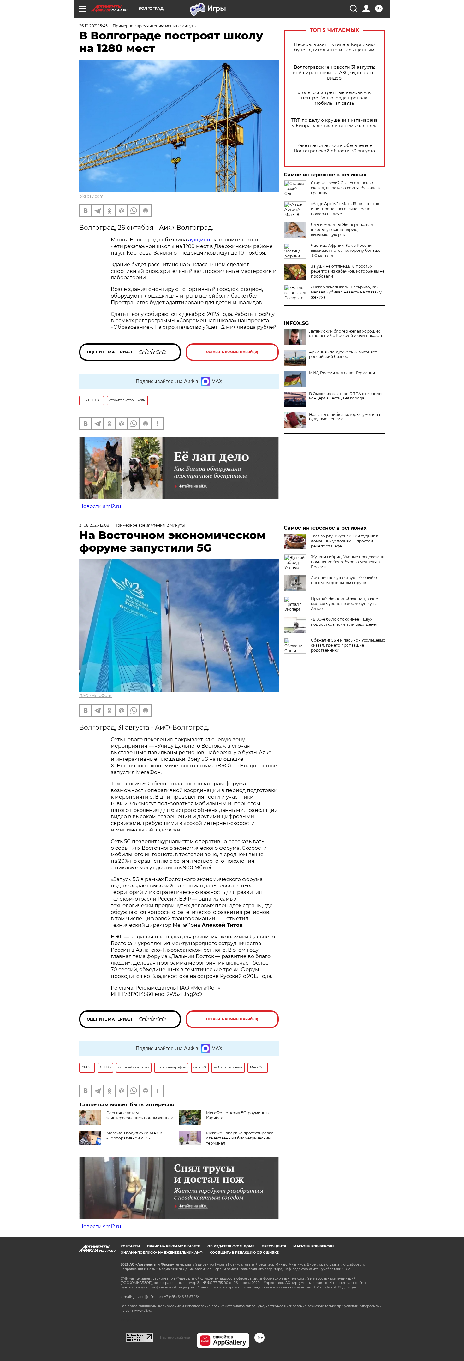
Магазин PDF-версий (313, 1246)
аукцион (199, 240)
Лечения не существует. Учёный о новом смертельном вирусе (344, 580)
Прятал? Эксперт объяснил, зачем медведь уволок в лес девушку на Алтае (344, 603)
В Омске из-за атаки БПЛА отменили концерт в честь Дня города (345, 396)
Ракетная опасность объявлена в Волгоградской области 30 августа (334, 148)
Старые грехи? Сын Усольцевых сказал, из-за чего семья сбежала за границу (346, 187)
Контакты (130, 1246)
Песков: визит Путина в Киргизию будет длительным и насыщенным (334, 47)
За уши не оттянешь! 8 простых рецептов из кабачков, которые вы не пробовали (347, 271)
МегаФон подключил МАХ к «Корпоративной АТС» (134, 1135)
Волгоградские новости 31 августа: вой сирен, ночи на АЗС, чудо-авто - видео (334, 73)
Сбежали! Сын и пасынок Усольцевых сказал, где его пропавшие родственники (348, 645)
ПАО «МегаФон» (95, 695)
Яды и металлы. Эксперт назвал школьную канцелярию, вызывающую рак (342, 229)
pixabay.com (91, 196)
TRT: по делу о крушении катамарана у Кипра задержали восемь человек (334, 123)
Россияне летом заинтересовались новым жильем (139, 1115)
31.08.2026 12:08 (94, 525)
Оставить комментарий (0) (232, 352)
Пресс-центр (274, 1246)
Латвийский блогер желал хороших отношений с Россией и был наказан (345, 333)
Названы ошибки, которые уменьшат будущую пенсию (345, 416)
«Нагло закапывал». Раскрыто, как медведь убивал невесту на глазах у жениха (346, 292)
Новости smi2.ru (100, 506)
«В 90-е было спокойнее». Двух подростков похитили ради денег (344, 622)
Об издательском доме (230, 1246)
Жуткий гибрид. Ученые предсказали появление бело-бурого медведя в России (347, 561)
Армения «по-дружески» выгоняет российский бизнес (343, 354)
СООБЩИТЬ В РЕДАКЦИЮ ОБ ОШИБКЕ (244, 1253)
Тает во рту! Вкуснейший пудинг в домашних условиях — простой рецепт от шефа (344, 541)
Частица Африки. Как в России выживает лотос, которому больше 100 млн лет (345, 250)
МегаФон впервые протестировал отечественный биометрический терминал (240, 1138)
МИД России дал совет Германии (342, 373)
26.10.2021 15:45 (93, 25)
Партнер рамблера (175, 1337)
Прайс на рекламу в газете (173, 1246)
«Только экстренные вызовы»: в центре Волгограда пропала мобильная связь (334, 98)
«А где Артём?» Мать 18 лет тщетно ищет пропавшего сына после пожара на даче (345, 208)
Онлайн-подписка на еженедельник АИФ (162, 1253)
